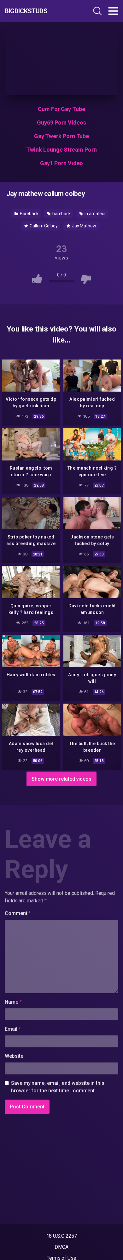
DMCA (62, 1247)
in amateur (95, 213)
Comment (18, 913)
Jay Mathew (83, 225)
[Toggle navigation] (113, 11)
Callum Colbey (43, 225)
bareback (61, 213)
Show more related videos (61, 779)
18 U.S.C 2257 (61, 1236)
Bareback (28, 213)
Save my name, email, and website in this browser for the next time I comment (57, 1087)
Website (14, 1056)
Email (12, 1029)
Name (13, 1002)
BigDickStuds (26, 11)
